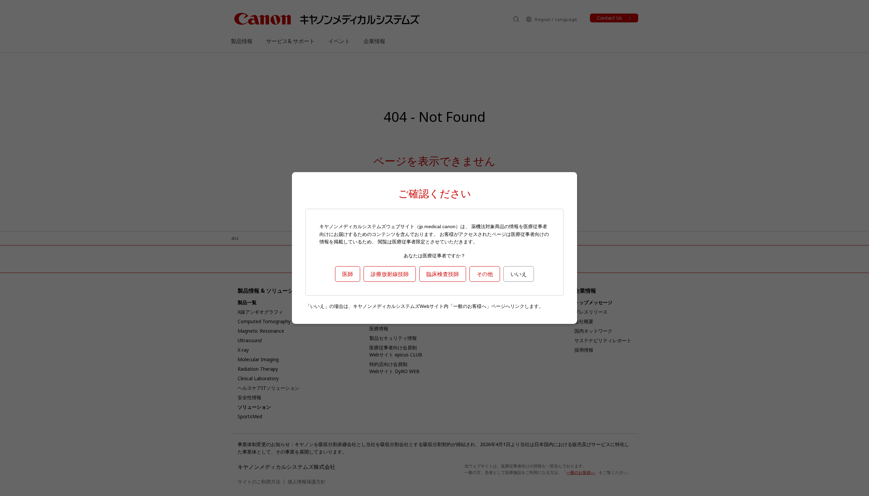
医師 (347, 274)
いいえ (519, 274)
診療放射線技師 (390, 274)
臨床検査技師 (442, 274)
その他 (485, 274)
